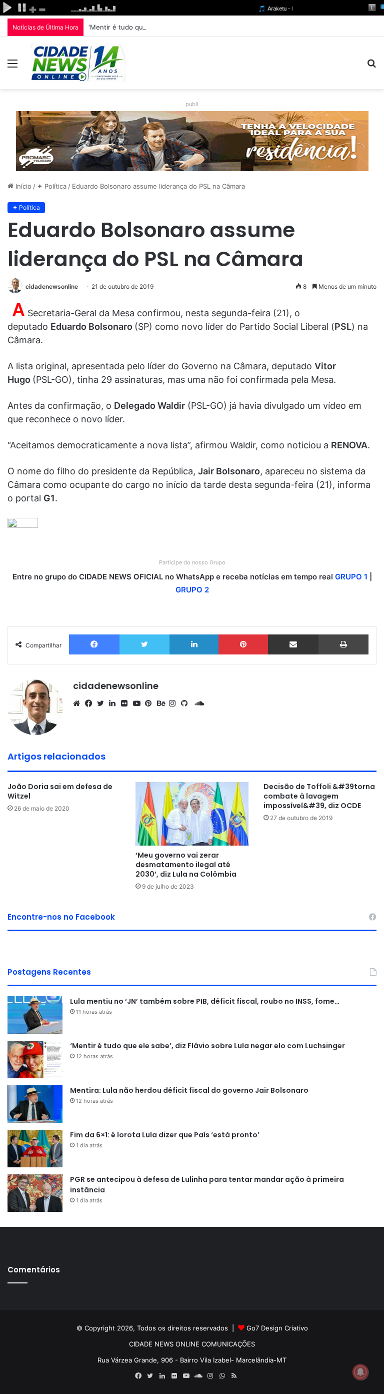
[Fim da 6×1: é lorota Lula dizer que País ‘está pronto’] (35, 1148)
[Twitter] (145, 644)
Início (23, 186)
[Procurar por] (371, 67)
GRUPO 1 (351, 576)
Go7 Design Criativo (277, 1328)
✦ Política (51, 186)
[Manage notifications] (360, 1372)
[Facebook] (94, 644)
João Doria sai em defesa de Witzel (60, 791)
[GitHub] (187, 704)
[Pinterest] (243, 644)
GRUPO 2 (192, 589)
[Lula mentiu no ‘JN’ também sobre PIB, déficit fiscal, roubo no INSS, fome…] (35, 1015)
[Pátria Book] (246, 1376)
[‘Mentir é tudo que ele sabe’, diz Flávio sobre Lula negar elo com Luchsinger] (35, 1059)
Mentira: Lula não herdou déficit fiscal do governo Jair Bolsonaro (189, 1090)
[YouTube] (139, 704)
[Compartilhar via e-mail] (293, 644)
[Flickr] (127, 704)
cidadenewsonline (52, 286)
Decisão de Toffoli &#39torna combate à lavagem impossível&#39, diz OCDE (319, 796)
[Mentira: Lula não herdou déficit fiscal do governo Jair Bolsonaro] (35, 1104)
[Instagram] (175, 704)
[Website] (79, 704)
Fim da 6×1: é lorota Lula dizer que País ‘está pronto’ (165, 1135)
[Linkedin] (194, 644)
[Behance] (163, 704)
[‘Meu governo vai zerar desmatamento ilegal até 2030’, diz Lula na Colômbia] (192, 814)
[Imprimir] (343, 644)
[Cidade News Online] (78, 63)
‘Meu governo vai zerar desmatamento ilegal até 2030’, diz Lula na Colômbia (186, 864)
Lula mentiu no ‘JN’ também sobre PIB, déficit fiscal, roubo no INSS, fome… (205, 1001)
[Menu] (13, 67)
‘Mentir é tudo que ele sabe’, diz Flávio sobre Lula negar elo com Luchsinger (207, 27)
